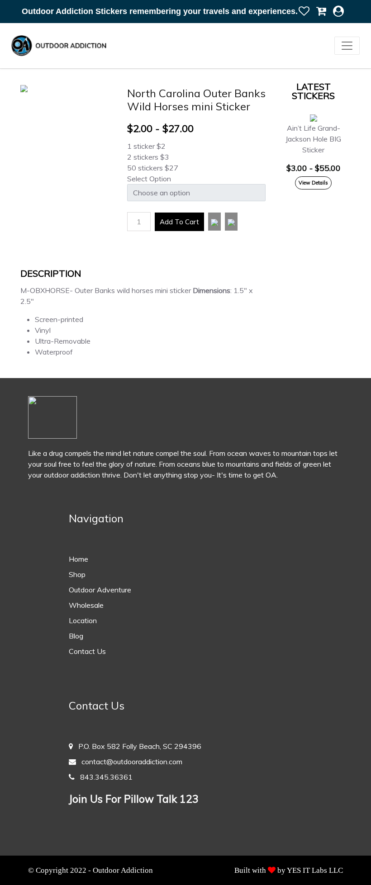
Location (83, 620)
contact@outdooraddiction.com (129, 761)
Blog (76, 635)
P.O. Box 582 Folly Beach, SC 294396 (137, 746)
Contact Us (87, 651)
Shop (77, 574)
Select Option (149, 178)
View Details (313, 183)
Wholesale (86, 605)
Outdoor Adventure (100, 589)
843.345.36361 (104, 776)
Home (78, 558)
